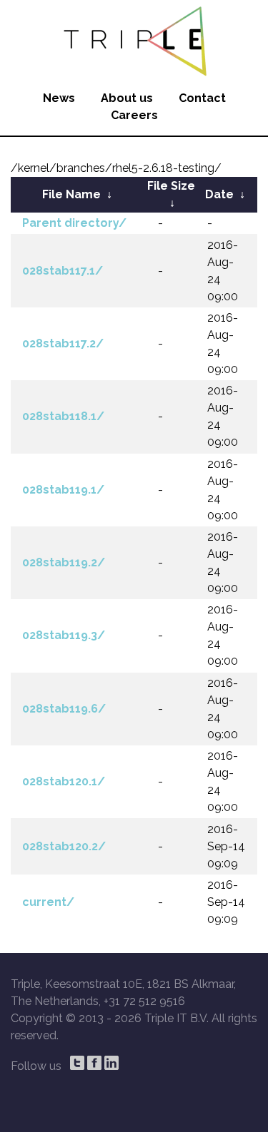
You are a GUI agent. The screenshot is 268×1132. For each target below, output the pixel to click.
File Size (171, 186)
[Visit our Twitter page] (77, 1063)
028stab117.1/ (62, 270)
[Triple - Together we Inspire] (134, 39)
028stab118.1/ (63, 416)
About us (127, 98)
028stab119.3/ (63, 635)
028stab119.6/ (64, 708)
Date (219, 194)
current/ (48, 902)
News (59, 98)
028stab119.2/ (63, 562)
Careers (134, 115)
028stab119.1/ (63, 489)
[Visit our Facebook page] (94, 1063)
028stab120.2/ (64, 846)
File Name (71, 194)
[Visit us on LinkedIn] (111, 1063)
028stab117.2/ (63, 343)
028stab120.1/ (63, 781)
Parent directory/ (74, 223)
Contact (202, 98)
